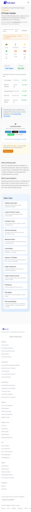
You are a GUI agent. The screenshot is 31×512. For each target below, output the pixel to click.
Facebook (22, 131)
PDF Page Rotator (6, 454)
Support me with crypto (15, 336)
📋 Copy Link (19, 134)
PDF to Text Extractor (7, 451)
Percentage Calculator (7, 348)
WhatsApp (11, 134)
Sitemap (14, 508)
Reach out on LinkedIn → (8, 499)
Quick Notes (4, 428)
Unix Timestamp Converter (8, 374)
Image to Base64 (5, 472)
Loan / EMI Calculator (7, 414)
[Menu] (28, 2)
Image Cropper (5, 469)
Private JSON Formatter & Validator (10, 365)
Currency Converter (6, 357)
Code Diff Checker (6, 377)
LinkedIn (8, 131)
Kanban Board (5, 434)
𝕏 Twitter (15, 131)
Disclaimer (20, 508)
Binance (3, 486)
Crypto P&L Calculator (7, 394)
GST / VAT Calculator (7, 405)
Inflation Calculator (6, 411)
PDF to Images (5, 445)
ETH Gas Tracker (5, 391)
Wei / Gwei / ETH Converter (8, 397)
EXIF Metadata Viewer (7, 474)
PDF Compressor (5, 448)
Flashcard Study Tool (7, 437)
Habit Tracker (5, 431)
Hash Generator (5, 371)
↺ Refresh (24, 30)
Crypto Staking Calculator (8, 385)
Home (3, 8)
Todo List (3, 425)
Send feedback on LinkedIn (19, 139)
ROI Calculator (5, 408)
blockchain (9, 8)
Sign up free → (8, 151)
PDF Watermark (5, 457)
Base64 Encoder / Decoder (8, 368)
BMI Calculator (5, 354)
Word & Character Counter (8, 351)
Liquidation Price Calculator (8, 388)
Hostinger (3, 489)
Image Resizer (5, 466)
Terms (8, 508)
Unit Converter (5, 345)
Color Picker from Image (7, 477)
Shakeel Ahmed (16, 22)
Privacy (3, 508)
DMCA (26, 508)
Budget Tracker (5, 417)
